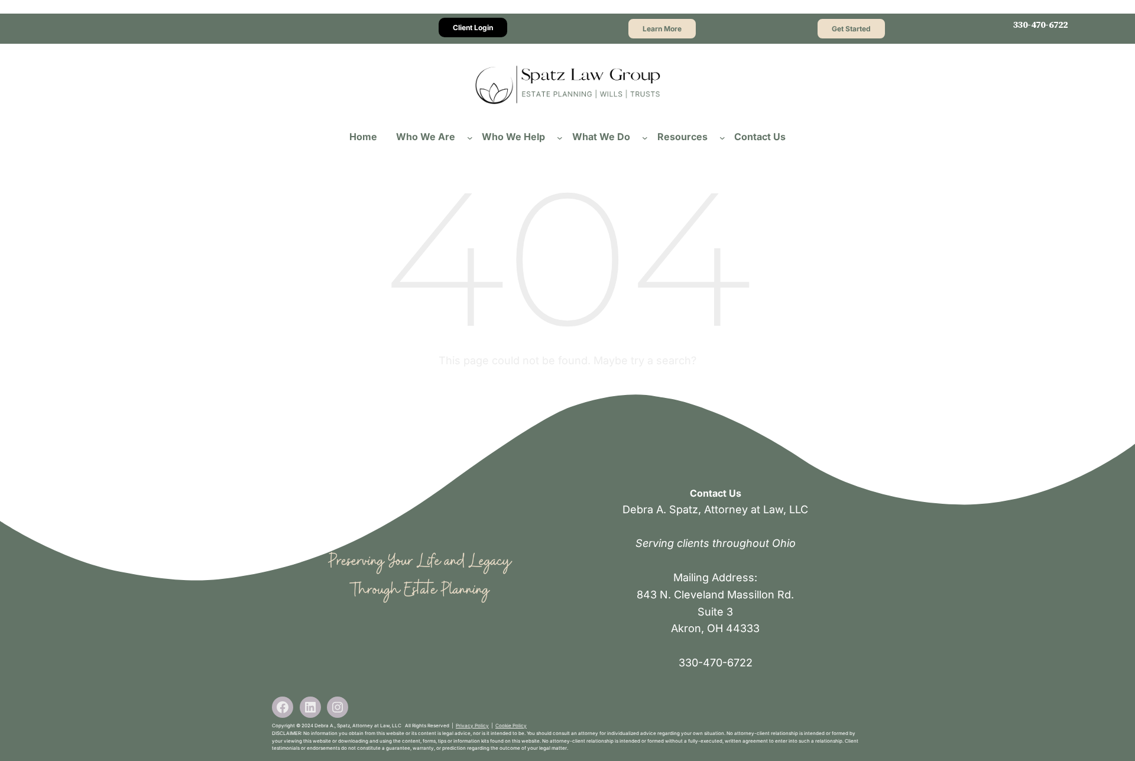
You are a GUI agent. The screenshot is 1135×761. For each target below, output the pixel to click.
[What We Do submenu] (645, 137)
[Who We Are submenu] (470, 137)
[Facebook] (282, 707)
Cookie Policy (511, 725)
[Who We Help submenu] (560, 137)
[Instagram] (337, 707)
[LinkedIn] (310, 707)
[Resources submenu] (722, 137)
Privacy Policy (472, 725)
